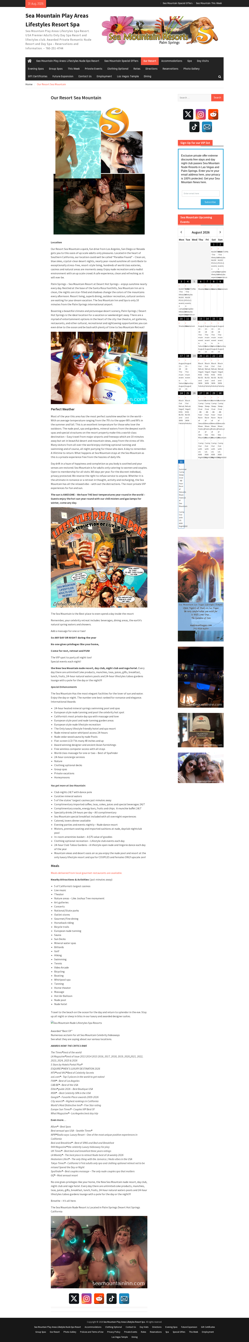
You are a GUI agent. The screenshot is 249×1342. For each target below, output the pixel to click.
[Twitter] (74, 1298)
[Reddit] (99, 1298)
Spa (189, 61)
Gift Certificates (37, 76)
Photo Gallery (191, 69)
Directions (152, 69)
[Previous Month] (181, 232)
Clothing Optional (117, 69)
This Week (74, 69)
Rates (136, 69)
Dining (147, 76)
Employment (104, 76)
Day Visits (203, 61)
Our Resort (149, 61)
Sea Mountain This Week (209, 3)
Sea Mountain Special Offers (178, 3)
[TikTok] (111, 1298)
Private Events (93, 69)
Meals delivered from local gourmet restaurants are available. (86, 873)
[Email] (124, 1298)
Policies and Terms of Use (91, 1331)
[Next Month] (220, 232)
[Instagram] (86, 1298)
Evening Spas (36, 69)
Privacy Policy (113, 1331)
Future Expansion (63, 76)
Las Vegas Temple (128, 76)
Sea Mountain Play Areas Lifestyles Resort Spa (124, 1321)
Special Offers (179, 1331)
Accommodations (171, 61)
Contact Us (85, 76)
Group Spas (56, 69)
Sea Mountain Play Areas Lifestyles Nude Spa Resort (67, 61)
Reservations (170, 69)
